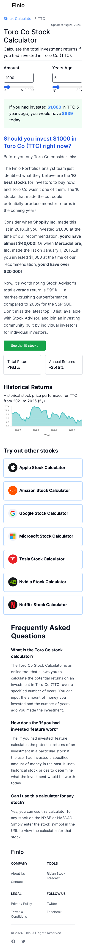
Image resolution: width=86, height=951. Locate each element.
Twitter (52, 904)
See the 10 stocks (24, 345)
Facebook (54, 912)
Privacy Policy (21, 904)
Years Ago (62, 67)
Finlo (27, 933)
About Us (18, 873)
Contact (17, 882)
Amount (11, 67)
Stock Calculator (18, 18)
